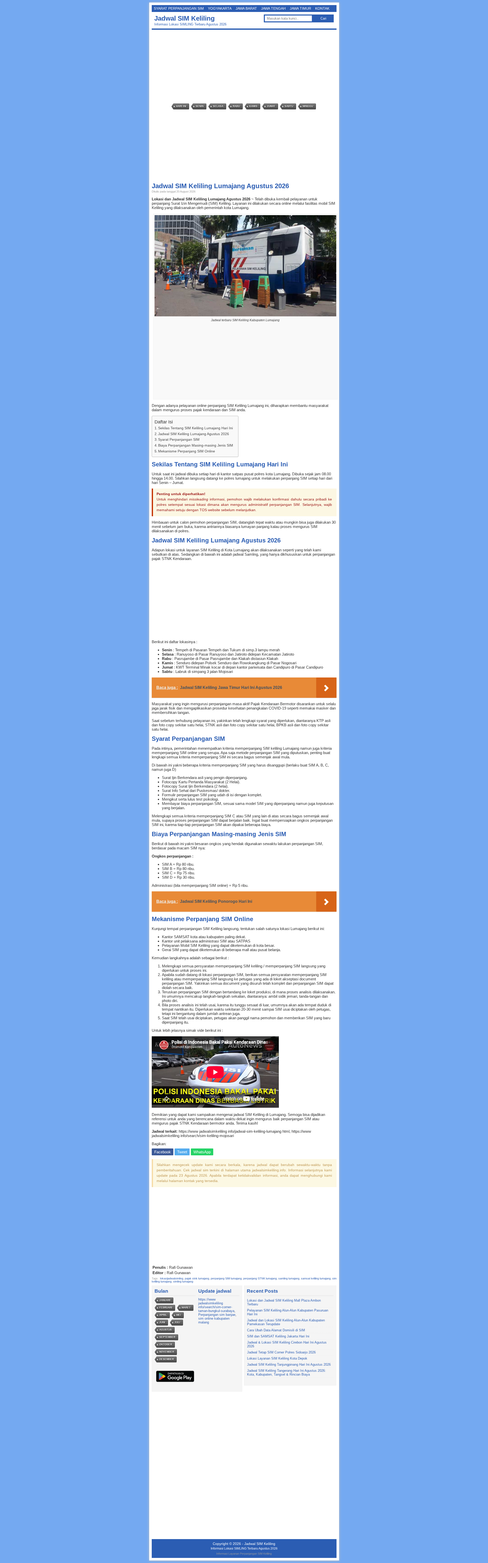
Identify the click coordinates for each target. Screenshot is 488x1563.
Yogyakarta (220, 8)
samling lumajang (288, 1278)
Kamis (253, 106)
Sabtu (289, 106)
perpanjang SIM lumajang (226, 1278)
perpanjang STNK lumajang (260, 1278)
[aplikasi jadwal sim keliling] (175, 1382)
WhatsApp (202, 1152)
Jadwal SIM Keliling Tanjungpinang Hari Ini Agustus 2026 (289, 1364)
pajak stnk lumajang (197, 1278)
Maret (186, 1307)
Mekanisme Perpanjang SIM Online (186, 451)
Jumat (271, 106)
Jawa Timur (300, 8)
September (167, 1337)
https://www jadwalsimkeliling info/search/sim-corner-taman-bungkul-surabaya (216, 1305)
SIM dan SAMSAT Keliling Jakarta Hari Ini (278, 1336)
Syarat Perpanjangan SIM (179, 8)
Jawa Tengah (273, 8)
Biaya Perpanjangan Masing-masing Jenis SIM (195, 445)
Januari (165, 1300)
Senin (200, 106)
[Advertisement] (245, 66)
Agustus (165, 1329)
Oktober (165, 1344)
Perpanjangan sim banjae (216, 1315)
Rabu (236, 106)
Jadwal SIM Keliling (184, 18)
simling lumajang (183, 1281)
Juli (177, 1322)
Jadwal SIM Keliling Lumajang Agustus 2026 (193, 434)
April (163, 1315)
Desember (166, 1359)
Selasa (218, 106)
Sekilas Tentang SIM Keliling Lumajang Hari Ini (195, 428)
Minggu (308, 106)
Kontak (322, 8)
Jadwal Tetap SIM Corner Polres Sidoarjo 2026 (281, 1352)
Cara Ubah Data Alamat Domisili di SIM (276, 1330)
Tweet (182, 1152)
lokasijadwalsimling (171, 1278)
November (166, 1351)
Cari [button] (323, 18)
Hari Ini (181, 106)
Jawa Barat (246, 8)
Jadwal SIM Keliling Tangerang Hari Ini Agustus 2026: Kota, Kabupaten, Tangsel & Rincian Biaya (286, 1372)
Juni (162, 1322)
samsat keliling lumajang (316, 1278)
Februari (165, 1307)
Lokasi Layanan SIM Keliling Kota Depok (277, 1358)
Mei (178, 1315)
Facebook (162, 1152)
